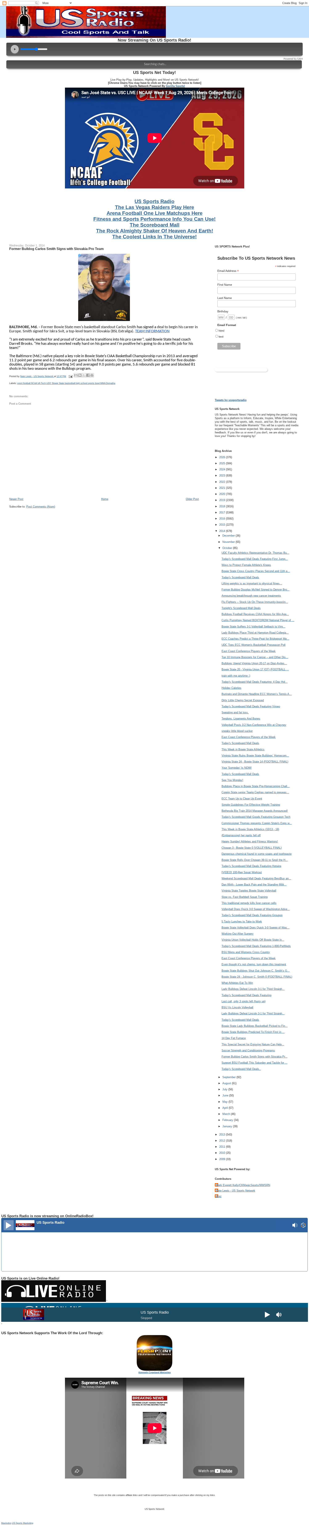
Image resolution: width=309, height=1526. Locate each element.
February (228, 1120)
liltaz (219, 1196)
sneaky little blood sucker (237, 731)
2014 (222, 531)
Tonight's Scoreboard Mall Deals (241, 608)
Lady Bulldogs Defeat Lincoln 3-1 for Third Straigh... (253, 989)
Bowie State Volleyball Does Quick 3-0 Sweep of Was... (255, 927)
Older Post (192, 499)
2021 (222, 487)
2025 (222, 463)
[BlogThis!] (80, 375)
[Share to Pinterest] (92, 375)
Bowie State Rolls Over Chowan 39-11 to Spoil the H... (255, 860)
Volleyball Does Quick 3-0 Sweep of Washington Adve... (256, 909)
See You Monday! (232, 780)
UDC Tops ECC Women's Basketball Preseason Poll (253, 644)
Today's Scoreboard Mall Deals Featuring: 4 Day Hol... (255, 681)
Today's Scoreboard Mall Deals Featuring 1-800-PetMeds (256, 946)
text (221, 336)
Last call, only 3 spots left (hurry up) (243, 1001)
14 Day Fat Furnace (234, 1038)
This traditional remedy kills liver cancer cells (249, 903)
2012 (222, 1140)
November (229, 541)
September (229, 1077)
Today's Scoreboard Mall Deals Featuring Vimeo (251, 706)
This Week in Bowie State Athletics (243, 749)
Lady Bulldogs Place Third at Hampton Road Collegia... (255, 632)
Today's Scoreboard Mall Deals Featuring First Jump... (255, 558)
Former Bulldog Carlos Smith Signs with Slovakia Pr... (254, 1056)
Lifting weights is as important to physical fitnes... (252, 583)
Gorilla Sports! (175, 86)
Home (104, 499)
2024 (222, 469)
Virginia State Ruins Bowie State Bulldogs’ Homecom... (255, 755)
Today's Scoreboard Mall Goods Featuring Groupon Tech (256, 816)
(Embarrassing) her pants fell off (241, 835)
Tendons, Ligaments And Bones (241, 718)
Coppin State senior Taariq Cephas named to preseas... (255, 792)
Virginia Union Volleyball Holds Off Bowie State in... (253, 939)
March (226, 1114)
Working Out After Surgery (238, 933)
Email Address (228, 271)
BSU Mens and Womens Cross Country (246, 952)
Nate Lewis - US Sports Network (235, 1190)
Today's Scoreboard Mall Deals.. (241, 1069)
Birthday (222, 311)
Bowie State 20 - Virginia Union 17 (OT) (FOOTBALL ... (255, 669)
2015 (222, 524)
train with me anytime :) (236, 675)
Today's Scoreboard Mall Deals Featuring (246, 995)
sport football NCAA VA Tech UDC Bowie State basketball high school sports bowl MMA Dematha (66, 383)
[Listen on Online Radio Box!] (303, 1226)
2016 (222, 518)
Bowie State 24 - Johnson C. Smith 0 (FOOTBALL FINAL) (257, 976)
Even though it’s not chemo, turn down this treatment (254, 964)
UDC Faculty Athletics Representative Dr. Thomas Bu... (255, 552)
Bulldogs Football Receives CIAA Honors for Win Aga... (255, 614)
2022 (222, 481)
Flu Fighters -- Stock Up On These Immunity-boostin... (255, 602)
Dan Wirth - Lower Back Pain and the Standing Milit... (254, 884)
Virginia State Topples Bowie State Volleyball (249, 890)
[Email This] (76, 375)
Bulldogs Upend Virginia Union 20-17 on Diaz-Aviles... (254, 663)
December (229, 535)
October (227, 548)
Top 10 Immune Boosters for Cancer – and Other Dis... (255, 657)
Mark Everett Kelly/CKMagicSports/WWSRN (243, 1185)
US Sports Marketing (22, 1523)
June (225, 1095)
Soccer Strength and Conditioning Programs (248, 1050)
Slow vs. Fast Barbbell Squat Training (245, 896)
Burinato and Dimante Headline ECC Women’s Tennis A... (257, 694)
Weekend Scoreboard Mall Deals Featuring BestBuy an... (256, 878)
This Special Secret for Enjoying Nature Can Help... (253, 1044)
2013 (222, 1134)
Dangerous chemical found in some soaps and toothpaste (257, 853)
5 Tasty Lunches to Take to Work (242, 921)
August (227, 1083)
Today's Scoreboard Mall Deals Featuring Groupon (252, 915)
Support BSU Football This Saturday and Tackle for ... (254, 1062)
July (225, 1089)
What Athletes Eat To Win (237, 982)
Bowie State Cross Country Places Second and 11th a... (256, 571)
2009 (222, 1159)
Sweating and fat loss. (235, 712)
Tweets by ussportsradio (231, 400)
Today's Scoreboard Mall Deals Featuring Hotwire (251, 866)
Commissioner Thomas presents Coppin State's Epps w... (257, 823)
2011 (222, 1146)
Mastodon (6, 1523)
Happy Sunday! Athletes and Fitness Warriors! (250, 841)
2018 (222, 506)
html (221, 330)
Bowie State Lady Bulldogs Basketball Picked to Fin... (255, 1025)
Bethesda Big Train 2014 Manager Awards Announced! (255, 810)
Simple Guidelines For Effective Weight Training (251, 804)
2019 (222, 500)
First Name (224, 284)
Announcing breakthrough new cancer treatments (251, 595)
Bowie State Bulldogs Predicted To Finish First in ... (253, 1032)
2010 (222, 1152)
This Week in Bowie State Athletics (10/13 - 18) (250, 829)
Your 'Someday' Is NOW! (237, 767)
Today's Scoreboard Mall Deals (240, 577)
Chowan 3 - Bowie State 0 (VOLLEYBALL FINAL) (252, 847)
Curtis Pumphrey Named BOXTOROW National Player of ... (258, 620)
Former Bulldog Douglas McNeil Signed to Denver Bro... (255, 589)
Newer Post (16, 499)
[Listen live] (9, 1225)
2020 (222, 494)
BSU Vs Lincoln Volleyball (237, 1007)
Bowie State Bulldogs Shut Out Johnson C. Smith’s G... (256, 970)
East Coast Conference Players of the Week (249, 651)
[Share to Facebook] (88, 375)
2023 (222, 475)
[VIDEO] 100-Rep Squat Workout (242, 872)
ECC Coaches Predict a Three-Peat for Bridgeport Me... (255, 638)
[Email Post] (70, 376)
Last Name (224, 298)
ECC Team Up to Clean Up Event (242, 798)
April (225, 1107)
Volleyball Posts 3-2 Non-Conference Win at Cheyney (254, 724)
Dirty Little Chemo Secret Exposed (243, 700)
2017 (222, 512)
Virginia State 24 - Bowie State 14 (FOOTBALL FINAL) (255, 761)
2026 (222, 457)
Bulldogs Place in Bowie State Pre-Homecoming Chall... (256, 786)
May (225, 1101)
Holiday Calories (231, 687)
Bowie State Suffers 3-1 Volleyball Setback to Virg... (253, 626)
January (227, 1126)
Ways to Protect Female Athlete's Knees (246, 565)
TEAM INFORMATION (152, 331)
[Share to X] (84, 375)
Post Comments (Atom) (40, 506)
